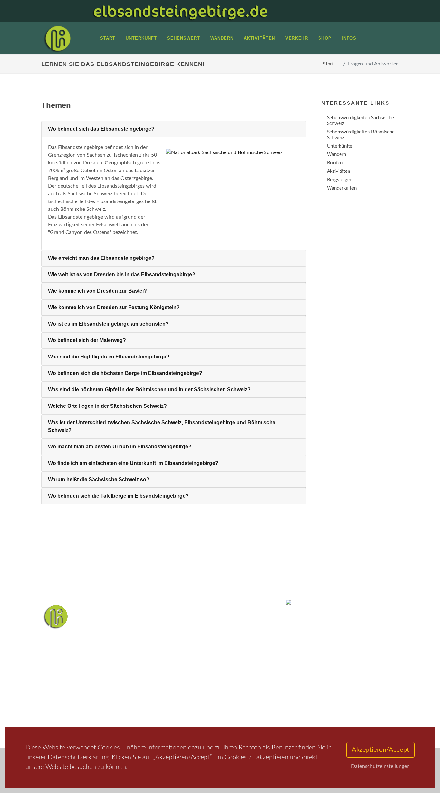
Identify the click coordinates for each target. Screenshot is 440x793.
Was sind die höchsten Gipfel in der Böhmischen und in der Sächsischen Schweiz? (149, 389)
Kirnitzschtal (177, 716)
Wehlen (173, 706)
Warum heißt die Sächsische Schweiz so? (98, 479)
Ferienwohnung (126, 700)
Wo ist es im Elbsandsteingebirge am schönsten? (108, 324)
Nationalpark (218, 685)
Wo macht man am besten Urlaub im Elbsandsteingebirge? (119, 446)
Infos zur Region (66, 692)
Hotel (116, 683)
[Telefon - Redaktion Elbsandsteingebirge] (372, 7)
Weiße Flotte (212, 696)
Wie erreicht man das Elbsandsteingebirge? (101, 258)
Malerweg (192, 685)
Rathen (192, 706)
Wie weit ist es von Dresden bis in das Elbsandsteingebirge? (121, 274)
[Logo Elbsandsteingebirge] (57, 38)
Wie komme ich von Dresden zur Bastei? (97, 291)
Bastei (171, 685)
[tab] (174, 129)
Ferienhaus (121, 709)
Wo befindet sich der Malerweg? (87, 340)
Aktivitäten (60, 717)
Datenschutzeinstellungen (380, 766)
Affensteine (247, 685)
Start (328, 63)
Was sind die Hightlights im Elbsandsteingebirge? (108, 356)
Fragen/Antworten (68, 683)
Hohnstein (213, 706)
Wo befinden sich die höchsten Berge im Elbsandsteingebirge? (125, 373)
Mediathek (60, 700)
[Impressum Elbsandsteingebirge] (353, 7)
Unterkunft (60, 709)
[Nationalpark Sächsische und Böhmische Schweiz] (230, 152)
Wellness (203, 716)
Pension (118, 692)
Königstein (239, 706)
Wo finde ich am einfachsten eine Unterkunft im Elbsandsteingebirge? (133, 463)
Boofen (223, 716)
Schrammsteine (180, 696)
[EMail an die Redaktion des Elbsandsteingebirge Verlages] (392, 7)
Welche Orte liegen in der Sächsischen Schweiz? (107, 406)
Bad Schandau (241, 696)
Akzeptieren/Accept (380, 750)
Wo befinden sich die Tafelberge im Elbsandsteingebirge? (118, 496)
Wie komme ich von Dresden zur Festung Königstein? (114, 307)
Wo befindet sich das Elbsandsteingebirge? (101, 129)
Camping (119, 717)
